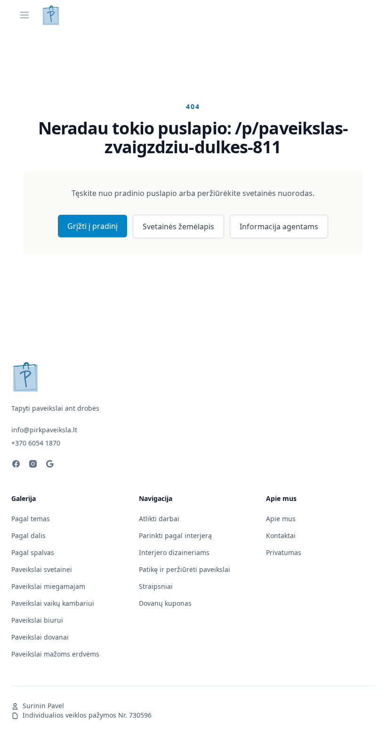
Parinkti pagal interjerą (175, 535)
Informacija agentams (279, 226)
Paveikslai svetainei (41, 569)
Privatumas (283, 552)
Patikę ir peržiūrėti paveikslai (184, 569)
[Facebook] (16, 465)
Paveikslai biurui (37, 620)
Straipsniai (156, 586)
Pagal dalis (28, 535)
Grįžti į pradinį (92, 226)
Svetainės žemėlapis (178, 226)
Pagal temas (30, 518)
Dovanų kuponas (165, 603)
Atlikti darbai (159, 518)
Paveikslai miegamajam (48, 586)
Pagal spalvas (32, 552)
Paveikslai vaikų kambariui (52, 603)
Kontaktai (281, 535)
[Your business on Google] (50, 465)
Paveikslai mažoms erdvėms (55, 653)
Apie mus (281, 518)
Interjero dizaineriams (174, 552)
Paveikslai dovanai (40, 637)
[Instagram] (33, 465)
